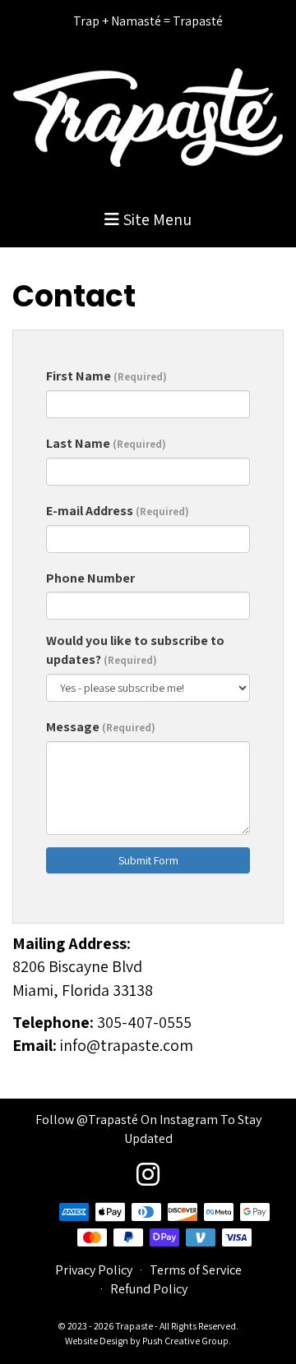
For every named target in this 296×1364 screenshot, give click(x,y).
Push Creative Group (185, 1340)
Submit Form (148, 860)
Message (100, 726)
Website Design (97, 1340)
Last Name (106, 443)
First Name (106, 376)
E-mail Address (117, 510)
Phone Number (90, 578)
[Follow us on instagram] (148, 1174)
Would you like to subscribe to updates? (135, 650)
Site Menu (155, 219)
